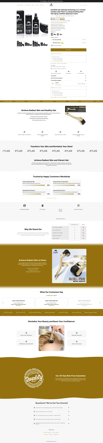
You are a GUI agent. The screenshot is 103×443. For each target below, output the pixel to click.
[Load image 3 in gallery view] (36, 44)
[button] (81, 5)
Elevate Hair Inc (53, 441)
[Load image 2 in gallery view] (28, 44)
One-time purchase (57, 39)
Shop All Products (47, 432)
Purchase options (54, 37)
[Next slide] (86, 84)
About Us (46, 434)
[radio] (51, 39)
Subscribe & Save (58, 42)
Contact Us (56, 434)
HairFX (51, 434)
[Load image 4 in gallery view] (44, 44)
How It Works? (56, 432)
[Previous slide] (51, 84)
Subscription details (57, 45)
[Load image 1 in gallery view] (20, 44)
